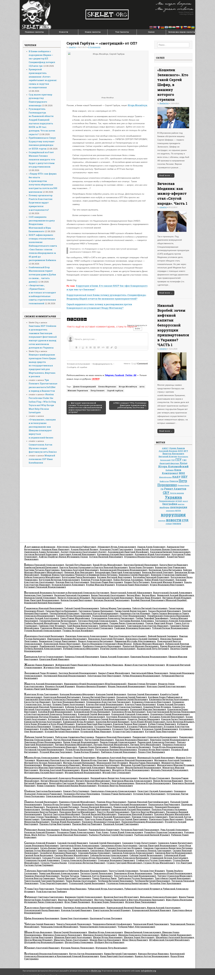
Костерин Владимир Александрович (127, 716)
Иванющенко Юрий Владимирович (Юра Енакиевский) (95, 683)
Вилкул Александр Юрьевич (73, 597)
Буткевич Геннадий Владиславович (45, 587)
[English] (155, 27)
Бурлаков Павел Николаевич (132, 584)
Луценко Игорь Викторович (154, 749)
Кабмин (170, 470)
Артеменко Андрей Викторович (115, 554)
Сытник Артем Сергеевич (38, 865)
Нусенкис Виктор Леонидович (115, 785)
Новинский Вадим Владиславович (77, 785)
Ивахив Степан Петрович (142, 683)
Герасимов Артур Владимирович (99, 613)
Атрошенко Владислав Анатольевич (145, 556)
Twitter (128, 375)
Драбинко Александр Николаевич (101, 646)
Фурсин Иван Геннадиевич (140, 902)
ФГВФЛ (178, 501)
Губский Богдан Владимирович (170, 628)
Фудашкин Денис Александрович (43, 902)
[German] (163, 27)
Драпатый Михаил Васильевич (140, 646)
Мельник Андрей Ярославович (138, 765)
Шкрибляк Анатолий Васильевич (175, 937)
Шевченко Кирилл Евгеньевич (100, 935)
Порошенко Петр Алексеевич (76, 816)
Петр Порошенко (172, 483)
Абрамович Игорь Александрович (116, 546)
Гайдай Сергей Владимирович (81, 608)
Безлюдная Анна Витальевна (165, 570)
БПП (180, 451)
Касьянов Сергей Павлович (131, 697)
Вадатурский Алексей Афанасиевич (131, 592)
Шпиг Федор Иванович (135, 940)
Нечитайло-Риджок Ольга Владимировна (110, 783)
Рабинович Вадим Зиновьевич (42, 829)
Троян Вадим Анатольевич (81, 880)
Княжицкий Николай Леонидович (44, 707)
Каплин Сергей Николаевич (143, 694)
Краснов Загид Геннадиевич (177, 719)
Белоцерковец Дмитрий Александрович (118, 572)
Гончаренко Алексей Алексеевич (173, 620)
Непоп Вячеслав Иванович (168, 780)
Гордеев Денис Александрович (126, 623)
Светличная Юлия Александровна (79, 845)
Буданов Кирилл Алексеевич (68, 584)
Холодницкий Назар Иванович (42, 910)
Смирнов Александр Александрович (133, 852)
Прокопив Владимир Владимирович (142, 821)
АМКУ (165, 448)
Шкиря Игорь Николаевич (108, 937)
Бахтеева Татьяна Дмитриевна (42, 570)
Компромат (170, 473)
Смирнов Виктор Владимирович (173, 852)
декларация (178, 507)
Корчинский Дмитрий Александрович (82, 716)
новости (173, 519)
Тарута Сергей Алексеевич (123, 870)
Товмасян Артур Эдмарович (96, 875)
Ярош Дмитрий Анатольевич (117, 956)
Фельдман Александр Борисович (159, 897)
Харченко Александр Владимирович (84, 907)
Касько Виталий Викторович (98, 697)
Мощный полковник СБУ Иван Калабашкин (42, 459)
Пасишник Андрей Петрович (62, 807)
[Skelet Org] (107, 14)
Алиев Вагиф (141, 549)
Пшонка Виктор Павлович (87, 824)
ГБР (173, 460)
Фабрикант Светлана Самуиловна (44, 897)
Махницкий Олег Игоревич (112, 762)
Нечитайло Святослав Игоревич (67, 783)
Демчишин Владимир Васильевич (67, 638)
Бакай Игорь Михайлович (107, 564)
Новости (63, 32)
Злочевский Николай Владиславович (64, 675)
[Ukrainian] (193, 27)
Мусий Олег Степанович (116, 772)
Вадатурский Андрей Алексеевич (172, 592)
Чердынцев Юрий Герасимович (151, 924)
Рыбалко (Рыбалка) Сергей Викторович (111, 834)
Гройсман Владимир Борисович (132, 628)
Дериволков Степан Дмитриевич (58, 641)
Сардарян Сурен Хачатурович (139, 843)
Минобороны (165, 477)
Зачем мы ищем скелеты (181, 32)
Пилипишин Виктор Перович (41, 812)
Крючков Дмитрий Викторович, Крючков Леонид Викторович (111, 724)
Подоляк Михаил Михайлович (172, 814)
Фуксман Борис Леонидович (107, 902)
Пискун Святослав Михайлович (61, 814)
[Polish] (178, 27)
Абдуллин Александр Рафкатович (76, 546)
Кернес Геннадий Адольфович (98, 699)
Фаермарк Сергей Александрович (83, 897)
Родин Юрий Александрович (126, 832)
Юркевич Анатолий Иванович (42, 947)
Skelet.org (96, 971)
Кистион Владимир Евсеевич (68, 702)
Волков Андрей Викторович (76, 600)
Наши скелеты (93, 32)
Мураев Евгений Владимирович (83, 772)
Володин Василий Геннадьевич (112, 600)
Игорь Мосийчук (137, 105)
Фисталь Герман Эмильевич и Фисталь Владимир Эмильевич (129, 899)
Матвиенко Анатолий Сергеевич (172, 760)
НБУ (184, 477)
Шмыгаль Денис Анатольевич (71, 940)
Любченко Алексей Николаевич (119, 752)
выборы (165, 507)
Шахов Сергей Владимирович (70, 932)
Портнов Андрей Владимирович (111, 816)
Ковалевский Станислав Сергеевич (122, 707)
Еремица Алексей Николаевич (82, 656)
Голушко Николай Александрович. (98, 620)
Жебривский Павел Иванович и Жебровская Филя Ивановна (89, 664)
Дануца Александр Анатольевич (128, 636)
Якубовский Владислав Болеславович (46, 953)
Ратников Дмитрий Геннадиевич (140, 829)
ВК (134, 375)
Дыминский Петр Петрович (153, 648)
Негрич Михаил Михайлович (58, 780)
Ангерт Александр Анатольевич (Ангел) (83, 552)
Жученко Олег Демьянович (59, 667)
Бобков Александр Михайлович (42, 577)
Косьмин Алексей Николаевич (167, 716)
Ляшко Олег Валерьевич (151, 752)
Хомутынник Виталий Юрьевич (112, 910)
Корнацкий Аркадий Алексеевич (130, 714)
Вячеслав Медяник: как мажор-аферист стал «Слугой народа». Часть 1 (172, 193)
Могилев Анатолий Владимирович (59, 770)
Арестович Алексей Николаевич (77, 554)
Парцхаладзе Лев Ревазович (164, 804)
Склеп (151, 32)
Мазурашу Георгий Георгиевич (78, 757)
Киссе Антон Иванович (37, 702)
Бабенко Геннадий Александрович (44, 564)
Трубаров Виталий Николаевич (115, 880)
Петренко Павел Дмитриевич (93, 809)
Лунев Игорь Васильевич (79, 749)
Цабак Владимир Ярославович (41, 918)
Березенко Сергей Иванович (134, 574)
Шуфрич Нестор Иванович (109, 942)
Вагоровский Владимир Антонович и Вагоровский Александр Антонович (66, 592)
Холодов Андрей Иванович (76, 910)
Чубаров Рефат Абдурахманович (136, 926)
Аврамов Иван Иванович (55, 549)
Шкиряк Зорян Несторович (139, 937)
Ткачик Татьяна (70, 875)
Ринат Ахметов (175, 488)
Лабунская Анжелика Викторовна (74, 737)
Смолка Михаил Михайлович (71, 855)
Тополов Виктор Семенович (39, 878)
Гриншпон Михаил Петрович (57, 628)
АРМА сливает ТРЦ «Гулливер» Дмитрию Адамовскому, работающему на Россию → (130, 405)
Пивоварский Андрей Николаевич (130, 809)
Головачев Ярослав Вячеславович (58, 620)
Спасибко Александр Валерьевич (130, 857)
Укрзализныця (167, 501)
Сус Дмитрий (184, 862)
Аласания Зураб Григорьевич (116, 549)
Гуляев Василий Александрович (42, 630)
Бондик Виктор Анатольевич (72, 582)
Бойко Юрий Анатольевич (159, 579)
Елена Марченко (107, 386)
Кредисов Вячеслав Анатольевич (43, 721)
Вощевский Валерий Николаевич (43, 602)
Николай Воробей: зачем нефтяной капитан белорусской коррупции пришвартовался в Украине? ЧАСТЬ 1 (173, 325)
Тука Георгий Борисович (54, 883)
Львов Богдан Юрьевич (87, 752)
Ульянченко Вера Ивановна (70, 888)
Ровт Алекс (102, 832)
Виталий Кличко (168, 456)
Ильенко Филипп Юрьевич (91, 686)
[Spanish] (189, 27)
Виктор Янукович (173, 453)
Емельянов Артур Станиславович (44, 656)
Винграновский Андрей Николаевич (112, 597)
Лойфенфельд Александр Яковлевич (130, 747)
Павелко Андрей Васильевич (41, 801)
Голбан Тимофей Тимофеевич (152, 618)
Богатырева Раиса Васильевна (79, 577)
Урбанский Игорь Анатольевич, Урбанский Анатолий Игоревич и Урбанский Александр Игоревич (106, 890)
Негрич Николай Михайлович (93, 780)
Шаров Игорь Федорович (38, 932)
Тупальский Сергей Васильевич (87, 883)
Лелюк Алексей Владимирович (80, 742)
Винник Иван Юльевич (148, 597)
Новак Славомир (46, 785)
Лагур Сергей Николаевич (99, 739)
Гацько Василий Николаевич (164, 611)
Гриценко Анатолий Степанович (94, 628)
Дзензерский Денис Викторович (61, 643)
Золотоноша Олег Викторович (104, 675)
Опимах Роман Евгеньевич (116, 793)
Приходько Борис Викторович (166, 819)
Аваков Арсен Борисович (151, 546)
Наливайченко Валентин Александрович (114, 778)
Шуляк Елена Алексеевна (79, 942)
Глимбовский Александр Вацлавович (168, 615)
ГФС (184, 460)
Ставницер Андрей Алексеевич (42, 860)
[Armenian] (151, 27)
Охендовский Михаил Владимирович (68, 796)
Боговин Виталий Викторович (114, 577)
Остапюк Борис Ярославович (149, 793)
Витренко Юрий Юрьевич (176, 597)
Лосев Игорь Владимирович (168, 747)
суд (185, 520)
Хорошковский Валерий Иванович (151, 910)
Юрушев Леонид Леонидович (77, 947)
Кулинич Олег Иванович (126, 729)
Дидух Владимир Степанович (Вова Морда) (107, 643)
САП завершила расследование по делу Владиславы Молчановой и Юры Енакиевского (42, 224)
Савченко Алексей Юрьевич (40, 843)
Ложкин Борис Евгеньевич (93, 747)
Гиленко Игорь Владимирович (73, 615)
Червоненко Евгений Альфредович (112, 924)
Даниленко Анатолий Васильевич (44, 636)
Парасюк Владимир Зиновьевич (90, 804)
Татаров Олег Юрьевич (152, 870)
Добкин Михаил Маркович (148, 643)
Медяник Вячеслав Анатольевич (100, 765)
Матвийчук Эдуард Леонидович (43, 762)
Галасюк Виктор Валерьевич (61, 611)
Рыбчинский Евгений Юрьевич (152, 834)
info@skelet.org (148, 971)
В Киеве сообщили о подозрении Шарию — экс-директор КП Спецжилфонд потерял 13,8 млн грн (42, 58)
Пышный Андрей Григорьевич (121, 824)
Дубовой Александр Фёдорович (81, 648)
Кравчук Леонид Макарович (144, 719)
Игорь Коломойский (173, 466)
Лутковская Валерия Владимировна (116, 749)
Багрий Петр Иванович (78, 564)
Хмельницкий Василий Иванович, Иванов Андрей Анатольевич (143, 907)
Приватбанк (183, 485)
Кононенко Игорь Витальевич (129, 711)
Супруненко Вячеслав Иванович (86, 862)
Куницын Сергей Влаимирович (160, 729)
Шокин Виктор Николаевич (105, 940)
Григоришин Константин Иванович (147, 625)
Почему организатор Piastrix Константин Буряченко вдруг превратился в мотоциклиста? (41, 202)
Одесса (173, 481)
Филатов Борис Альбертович (40, 899)
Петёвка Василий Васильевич (58, 809)
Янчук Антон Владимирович (86, 953)
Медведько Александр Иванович (62, 765)
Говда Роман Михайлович (75, 618)
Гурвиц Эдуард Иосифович (77, 630)
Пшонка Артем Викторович (55, 824)
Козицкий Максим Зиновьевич (148, 709)
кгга (142, 386)
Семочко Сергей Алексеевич (73, 850)
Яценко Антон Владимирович (152, 956)
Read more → (165, 175)
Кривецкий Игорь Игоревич (78, 721)
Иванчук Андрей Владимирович (43, 683)
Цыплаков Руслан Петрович (106, 918)
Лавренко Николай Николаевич (113, 737)
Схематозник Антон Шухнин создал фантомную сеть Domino (43, 448)
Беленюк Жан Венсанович (79, 572)
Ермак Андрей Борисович (114, 656)
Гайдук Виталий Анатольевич (149, 608)
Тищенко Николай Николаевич (42, 875)
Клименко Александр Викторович (151, 702)
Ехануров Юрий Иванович (54, 659)
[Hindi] (170, 27)
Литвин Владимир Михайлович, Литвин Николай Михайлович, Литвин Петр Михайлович (108, 744)
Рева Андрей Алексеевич (174, 829)
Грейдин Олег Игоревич (52, 625)
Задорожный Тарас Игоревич (40, 673)
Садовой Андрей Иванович (72, 843)
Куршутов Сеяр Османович (128, 731)
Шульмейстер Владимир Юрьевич (43, 942)
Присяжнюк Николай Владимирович (62, 819)
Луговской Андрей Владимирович (44, 749)
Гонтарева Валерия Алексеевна (136, 620)
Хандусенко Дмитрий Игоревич (43, 907)
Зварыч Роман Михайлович (114, 673)
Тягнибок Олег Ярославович (165, 883)
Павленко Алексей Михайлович (77, 801)
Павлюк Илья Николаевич (111, 801)
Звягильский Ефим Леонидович (149, 673)
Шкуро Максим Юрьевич (38, 940)
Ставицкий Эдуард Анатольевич (169, 857)
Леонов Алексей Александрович (118, 742)
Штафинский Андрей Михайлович (169, 940)
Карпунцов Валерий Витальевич (62, 697)
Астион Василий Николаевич (106, 556)
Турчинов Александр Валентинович (127, 883)
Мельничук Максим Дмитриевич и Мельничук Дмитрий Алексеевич (64, 767)
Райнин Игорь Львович (74, 829)
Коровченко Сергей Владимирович (170, 714)
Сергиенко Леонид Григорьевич (153, 850)
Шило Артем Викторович (38, 937)
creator (72, 47)
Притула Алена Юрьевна (99, 819)
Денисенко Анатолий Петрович (106, 638)
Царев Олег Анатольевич (74, 918)
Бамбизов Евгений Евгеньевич (41, 567)
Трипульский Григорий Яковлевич (44, 880)
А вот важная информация (39, 546)
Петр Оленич (97, 390)
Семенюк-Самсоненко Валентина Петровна (167, 848)
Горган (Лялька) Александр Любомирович (84, 623)
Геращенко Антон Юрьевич (135, 613)
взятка (181, 504)
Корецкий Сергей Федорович (94, 714)
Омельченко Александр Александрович (113, 791)
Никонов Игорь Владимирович (153, 783)
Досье (183, 463)
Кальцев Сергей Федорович (111, 694)
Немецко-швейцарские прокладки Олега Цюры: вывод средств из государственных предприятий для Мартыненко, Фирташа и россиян (42, 365)
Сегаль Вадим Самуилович (55, 848)
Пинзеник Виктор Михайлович (77, 812)
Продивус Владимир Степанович (101, 821)
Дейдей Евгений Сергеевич (163, 636)
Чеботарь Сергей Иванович (39, 924)
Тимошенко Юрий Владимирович (172, 873)
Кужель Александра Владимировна (72, 726)
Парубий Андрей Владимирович (128, 804)
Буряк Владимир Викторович (167, 584)
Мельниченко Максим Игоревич (175, 765)
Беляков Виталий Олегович (157, 572)
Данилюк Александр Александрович (86, 636)
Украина (173, 497)
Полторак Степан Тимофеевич (41, 816)
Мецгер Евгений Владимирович (143, 767)
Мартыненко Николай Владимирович (131, 760)
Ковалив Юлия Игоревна (157, 707)
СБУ (166, 492)
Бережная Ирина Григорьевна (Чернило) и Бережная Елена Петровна (79, 574)
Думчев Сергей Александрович (117, 648)
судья (169, 523)
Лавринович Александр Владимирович (155, 737)
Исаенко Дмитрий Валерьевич (41, 689)
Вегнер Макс (134, 595)
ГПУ (178, 459)
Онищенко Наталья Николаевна (81, 793)
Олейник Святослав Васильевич (43, 791)
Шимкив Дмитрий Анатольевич (73, 937)
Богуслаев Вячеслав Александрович (59, 579)
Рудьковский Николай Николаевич (67, 834)
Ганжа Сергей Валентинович (131, 611)
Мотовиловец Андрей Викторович (43, 772)
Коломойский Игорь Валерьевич (92, 711)
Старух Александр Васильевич (79, 860)
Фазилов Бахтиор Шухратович (121, 897)
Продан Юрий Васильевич (66, 821)
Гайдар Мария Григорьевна (115, 608)
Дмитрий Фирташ (169, 463)
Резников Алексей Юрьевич (40, 832)
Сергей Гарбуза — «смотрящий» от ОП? (102, 43)
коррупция (173, 514)
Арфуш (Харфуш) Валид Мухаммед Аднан (63, 556)
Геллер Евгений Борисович (64, 613)
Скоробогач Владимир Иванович (58, 852)
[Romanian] (182, 27)
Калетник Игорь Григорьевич (41, 694)
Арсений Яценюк (168, 451)
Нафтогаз (164, 481)
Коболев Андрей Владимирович (83, 707)
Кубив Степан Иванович (162, 724)
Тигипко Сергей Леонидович (96, 873)
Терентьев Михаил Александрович (59, 873)
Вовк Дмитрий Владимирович (41, 600)
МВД (182, 473)
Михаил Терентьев (78, 390)
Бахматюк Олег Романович (170, 567)
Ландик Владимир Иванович (132, 739)
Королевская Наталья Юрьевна (41, 716)
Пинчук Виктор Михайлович (148, 812)
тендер (176, 523)
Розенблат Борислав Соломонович (163, 832)
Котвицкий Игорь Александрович (67, 719)
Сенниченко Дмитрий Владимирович (112, 850)
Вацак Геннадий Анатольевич (108, 595)
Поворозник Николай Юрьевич (135, 814)
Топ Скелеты (122, 32)
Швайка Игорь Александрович (105, 932)
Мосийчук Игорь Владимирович (131, 770)
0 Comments (94, 47)
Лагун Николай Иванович (68, 739)
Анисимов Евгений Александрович (170, 552)
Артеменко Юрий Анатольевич (152, 554)
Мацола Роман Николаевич (144, 762)
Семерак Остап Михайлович (40, 850)
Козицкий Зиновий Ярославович (110, 709)
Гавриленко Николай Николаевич (43, 608)
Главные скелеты (34, 32)
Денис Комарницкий (84, 386)
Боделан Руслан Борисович (96, 579)
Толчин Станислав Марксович (174, 875)
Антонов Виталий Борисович (41, 554)
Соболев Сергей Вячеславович (146, 855)
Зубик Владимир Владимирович (141, 675)
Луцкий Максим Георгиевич (55, 752)
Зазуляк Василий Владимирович (78, 673)
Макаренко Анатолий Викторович (116, 757)
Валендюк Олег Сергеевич (38, 595)
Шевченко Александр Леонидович (62, 935)
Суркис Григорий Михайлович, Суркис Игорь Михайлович (140, 862)
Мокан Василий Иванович (96, 770)
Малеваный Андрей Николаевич (156, 757)
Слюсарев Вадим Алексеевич (94, 852)
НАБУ (176, 477)
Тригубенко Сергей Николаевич (173, 878)
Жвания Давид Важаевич (39, 664)
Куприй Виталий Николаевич (62, 731)
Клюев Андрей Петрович (171, 704)
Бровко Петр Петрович (137, 582)
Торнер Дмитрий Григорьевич (73, 878)
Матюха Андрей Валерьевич (79, 762)
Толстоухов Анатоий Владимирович (135, 875)
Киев (177, 470)
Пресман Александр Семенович (150, 816)
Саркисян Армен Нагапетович (175, 843)
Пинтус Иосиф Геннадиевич (113, 812)
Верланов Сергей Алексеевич (40, 597)
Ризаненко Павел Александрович (76, 832)
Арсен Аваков (177, 448)
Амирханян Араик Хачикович (41, 552)
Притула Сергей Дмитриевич (131, 819)
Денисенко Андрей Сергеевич (142, 638)
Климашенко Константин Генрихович (108, 702)
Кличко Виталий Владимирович (105, 704)
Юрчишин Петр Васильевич (111, 947)
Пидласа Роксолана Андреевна (169, 809)
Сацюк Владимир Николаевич (41, 845)
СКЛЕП (95, 378)
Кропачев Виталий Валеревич (112, 721)
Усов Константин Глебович (51, 891)
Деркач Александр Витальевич (95, 641)
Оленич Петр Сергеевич (76, 791)
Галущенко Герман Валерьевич (96, 611)
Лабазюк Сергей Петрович (39, 737)
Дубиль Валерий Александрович (43, 648)
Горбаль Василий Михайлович (41, 623)
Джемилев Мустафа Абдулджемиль (135, 641)
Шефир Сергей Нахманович (176, 935)
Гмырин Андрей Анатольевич (41, 618)
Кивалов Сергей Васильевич (132, 699)
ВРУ (186, 451)
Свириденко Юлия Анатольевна (118, 845)
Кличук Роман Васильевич (140, 704)
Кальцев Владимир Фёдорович (77, 694)
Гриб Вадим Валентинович (82, 625)
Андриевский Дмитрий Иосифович (128, 552)
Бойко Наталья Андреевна (128, 579)
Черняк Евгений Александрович (97, 926)
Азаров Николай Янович (84, 549)
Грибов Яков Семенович (112, 625)
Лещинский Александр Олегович (156, 742)
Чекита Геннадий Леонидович (73, 924)
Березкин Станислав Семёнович (169, 574)
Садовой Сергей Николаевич (105, 843)
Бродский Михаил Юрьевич (167, 582)
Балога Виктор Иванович (173, 564)
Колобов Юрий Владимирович (55, 711)
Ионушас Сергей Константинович (166, 686)
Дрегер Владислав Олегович (175, 646)
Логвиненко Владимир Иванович (58, 747)
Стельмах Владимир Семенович (116, 860)
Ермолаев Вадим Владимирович (148, 656)
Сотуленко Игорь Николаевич (93, 857)
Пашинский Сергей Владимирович (133, 807)
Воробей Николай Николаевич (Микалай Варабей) (159, 600)
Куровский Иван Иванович (95, 731)
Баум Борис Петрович (141, 567)
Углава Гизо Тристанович (39, 888)
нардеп (161, 520)
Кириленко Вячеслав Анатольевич (169, 699)
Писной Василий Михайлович (99, 814)
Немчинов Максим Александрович (132, 780)
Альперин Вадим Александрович (169, 549)
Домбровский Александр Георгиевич (60, 646)
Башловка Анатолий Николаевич (80, 570)
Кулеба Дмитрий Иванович (56, 729)
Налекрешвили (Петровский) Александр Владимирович (56, 778)
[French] (159, 27)
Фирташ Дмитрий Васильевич (75, 899)
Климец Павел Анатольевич (69, 704)
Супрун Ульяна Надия (54, 862)
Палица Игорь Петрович (56, 804)
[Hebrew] (166, 27)
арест (185, 501)
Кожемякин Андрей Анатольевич (70, 709)
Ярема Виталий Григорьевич (120, 953)
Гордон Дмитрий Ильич (159, 623)
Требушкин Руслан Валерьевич (136, 878)
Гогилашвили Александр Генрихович (112, 618)
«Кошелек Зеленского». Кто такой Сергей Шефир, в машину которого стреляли (172, 85)
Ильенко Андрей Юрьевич (60, 686)
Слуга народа (177, 493)
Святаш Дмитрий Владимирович (158, 845)
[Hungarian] (174, 27)
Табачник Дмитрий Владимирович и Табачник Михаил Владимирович (66, 870)
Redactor (164, 103)
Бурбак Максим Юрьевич (100, 584)
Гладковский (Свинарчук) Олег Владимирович (119, 615)
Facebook (119, 375)
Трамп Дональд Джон (104, 878)
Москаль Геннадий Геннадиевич (169, 770)
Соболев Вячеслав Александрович (109, 855)
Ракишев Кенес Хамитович (104, 829)
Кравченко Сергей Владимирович (107, 719)
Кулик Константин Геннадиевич (92, 729)
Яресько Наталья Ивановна (153, 953)
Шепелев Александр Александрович (138, 935)
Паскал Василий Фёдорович (96, 807)
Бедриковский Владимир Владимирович (123, 570)
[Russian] (185, 27)
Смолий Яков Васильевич (38, 855)
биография (169, 504)
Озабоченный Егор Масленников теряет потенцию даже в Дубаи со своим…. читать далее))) (42, 274)
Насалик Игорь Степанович (154, 778)
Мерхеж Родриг (115, 767)
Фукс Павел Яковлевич (77, 902)
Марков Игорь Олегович (94, 760)
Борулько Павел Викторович (106, 582)
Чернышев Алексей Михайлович (59, 926)
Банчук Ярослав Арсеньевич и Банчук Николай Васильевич (93, 567)
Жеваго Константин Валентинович (144, 664)
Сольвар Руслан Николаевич (58, 857)
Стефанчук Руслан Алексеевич (154, 860)
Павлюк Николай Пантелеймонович (148, 801)
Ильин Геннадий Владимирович (127, 686)
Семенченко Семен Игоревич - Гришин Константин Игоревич (107, 848)
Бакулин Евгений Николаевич (141, 564)
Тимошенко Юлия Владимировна (133, 873)
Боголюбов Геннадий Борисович (151, 577)
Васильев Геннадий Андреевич (72, 595)
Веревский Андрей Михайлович (175, 595)
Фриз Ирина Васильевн (179, 899)
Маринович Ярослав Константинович (58, 760)
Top (208, 968)
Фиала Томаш (186, 897)
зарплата (170, 511)
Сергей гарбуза (115, 390)
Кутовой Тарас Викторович (160, 731)
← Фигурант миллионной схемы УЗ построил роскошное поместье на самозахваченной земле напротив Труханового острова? (85, 407)
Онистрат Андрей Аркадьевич (155, 791)
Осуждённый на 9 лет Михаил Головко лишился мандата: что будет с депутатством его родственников (42, 159)
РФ (162, 489)
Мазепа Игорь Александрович (41, 757)
